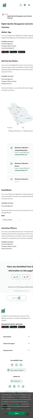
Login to (14, 297)
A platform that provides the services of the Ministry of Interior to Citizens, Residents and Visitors (15, 318)
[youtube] (10, 386)
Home (6, 14)
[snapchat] (23, 386)
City (23, 127)
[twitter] (14, 386)
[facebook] (19, 386)
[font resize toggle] (16, 365)
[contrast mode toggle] (12, 365)
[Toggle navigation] (28, 5)
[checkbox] (16, 277)
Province (9, 127)
